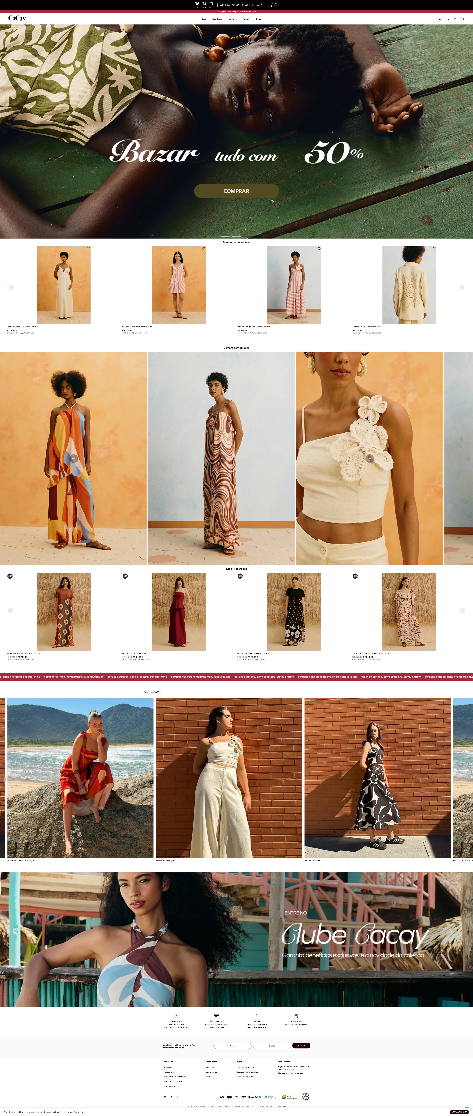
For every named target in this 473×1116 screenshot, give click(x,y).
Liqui (204, 19)
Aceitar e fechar (459, 1112)
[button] (225, 236)
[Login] (455, 19)
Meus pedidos (211, 1067)
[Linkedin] (178, 1097)
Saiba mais (79, 1112)
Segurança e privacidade (248, 1072)
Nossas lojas (169, 1072)
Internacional (170, 1086)
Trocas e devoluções (246, 1067)
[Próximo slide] (468, 131)
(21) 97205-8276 (286, 1070)
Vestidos (246, 19)
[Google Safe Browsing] (271, 1097)
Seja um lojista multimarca (175, 1076)
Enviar (301, 1045)
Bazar (259, 19)
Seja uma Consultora (173, 1081)
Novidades (217, 19)
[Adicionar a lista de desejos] (88, 248)
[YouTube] (171, 1097)
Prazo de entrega (245, 1076)
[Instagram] (165, 1097)
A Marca (168, 1067)
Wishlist (208, 1076)
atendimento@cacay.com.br (290, 1073)
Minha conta (211, 1072)
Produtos (232, 19)
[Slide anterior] (4, 131)
